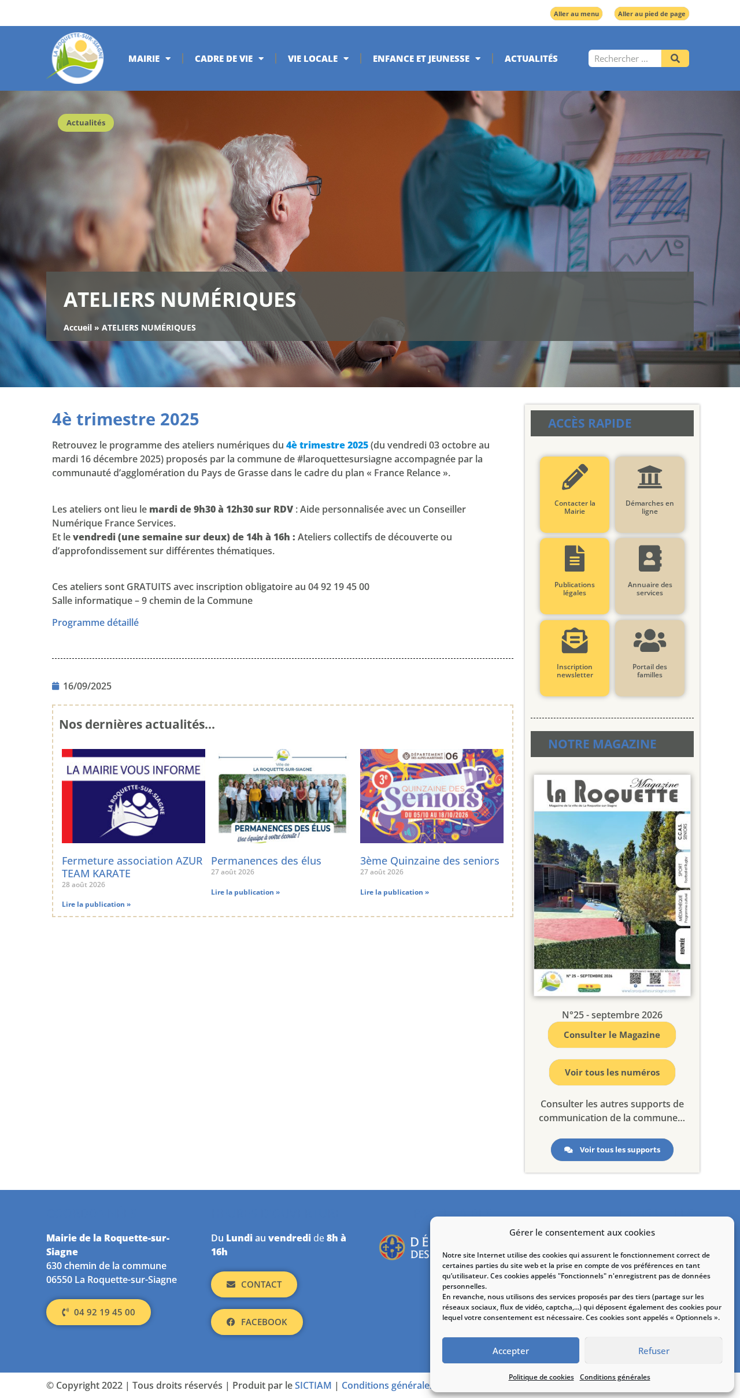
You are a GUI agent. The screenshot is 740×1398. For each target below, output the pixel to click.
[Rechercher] (675, 58)
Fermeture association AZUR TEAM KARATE (132, 867)
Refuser (653, 1350)
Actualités (531, 58)
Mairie (144, 58)
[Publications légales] (574, 559)
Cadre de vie (224, 58)
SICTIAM (313, 1385)
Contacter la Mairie (574, 507)
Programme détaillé (95, 622)
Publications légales (574, 589)
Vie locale (313, 58)
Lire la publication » (96, 904)
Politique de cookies (541, 1377)
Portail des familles (649, 671)
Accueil (78, 327)
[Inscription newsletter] (574, 641)
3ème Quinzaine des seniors (430, 860)
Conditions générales (615, 1377)
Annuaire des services (649, 589)
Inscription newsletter (574, 671)
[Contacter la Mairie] (574, 477)
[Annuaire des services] (650, 559)
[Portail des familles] (650, 641)
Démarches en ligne (650, 507)
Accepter (511, 1350)
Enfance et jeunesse (421, 58)
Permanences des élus (266, 860)
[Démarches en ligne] (650, 477)
